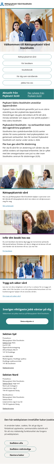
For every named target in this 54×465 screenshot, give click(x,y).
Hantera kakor (17, 455)
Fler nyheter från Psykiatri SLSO (36, 94)
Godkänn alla (16, 443)
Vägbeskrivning (8, 368)
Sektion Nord (7, 383)
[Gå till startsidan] (27, 4)
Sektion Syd (7, 343)
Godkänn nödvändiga (20, 449)
